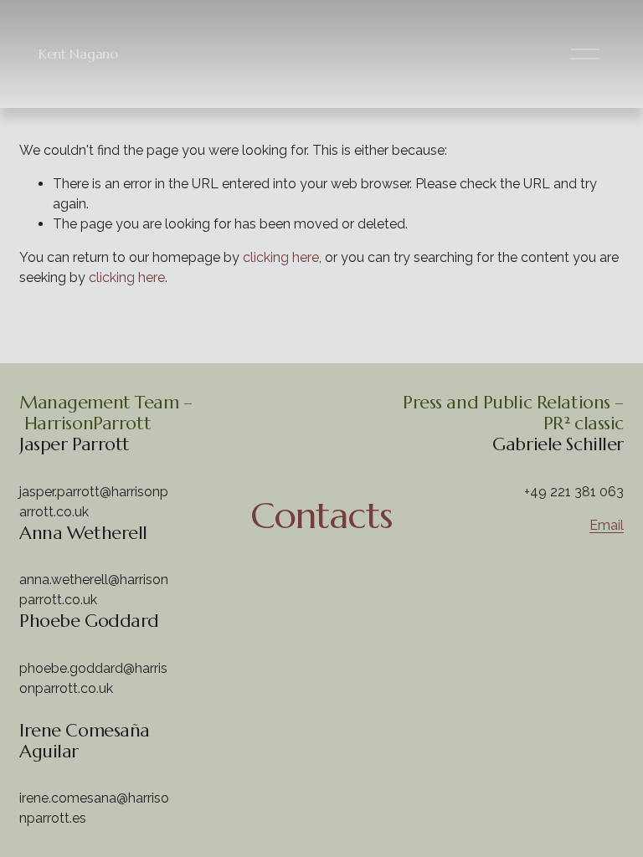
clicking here (281, 257)
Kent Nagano (78, 53)
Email (606, 525)
